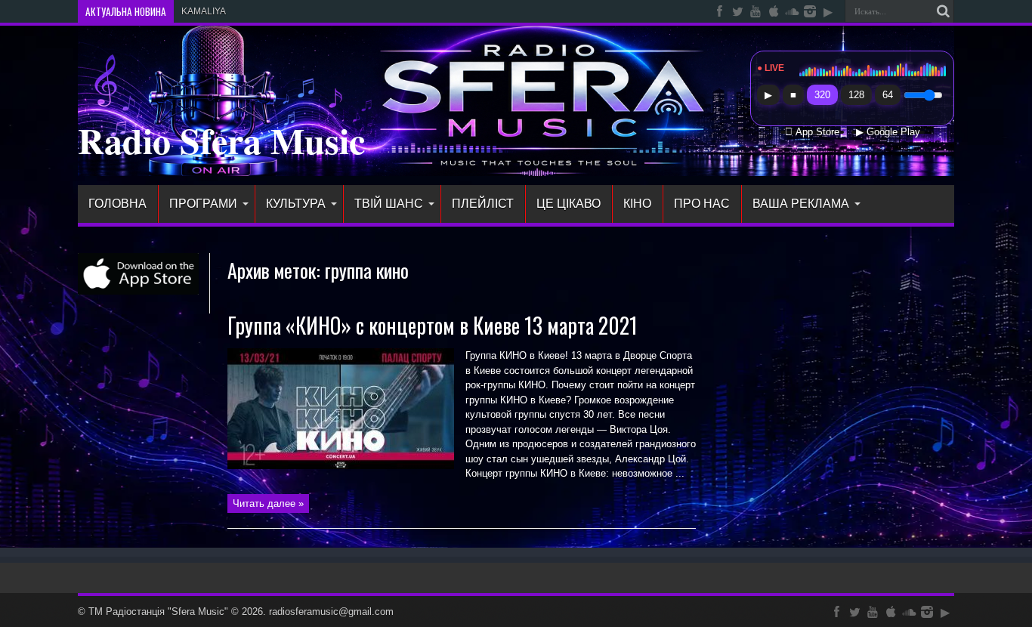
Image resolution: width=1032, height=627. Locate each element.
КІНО (637, 203)
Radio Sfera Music (221, 139)
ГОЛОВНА (117, 203)
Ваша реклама (800, 203)
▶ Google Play (888, 132)
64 (887, 94)
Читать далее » (268, 503)
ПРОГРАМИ (203, 203)
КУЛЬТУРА (296, 203)
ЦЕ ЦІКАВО (568, 203)
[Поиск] (943, 11)
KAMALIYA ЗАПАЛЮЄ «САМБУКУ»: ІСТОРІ (272, 11)
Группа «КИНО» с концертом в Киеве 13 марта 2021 (432, 325)
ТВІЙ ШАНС (388, 203)
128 (856, 94)
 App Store (812, 132)
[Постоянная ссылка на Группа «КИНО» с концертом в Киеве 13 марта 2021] (340, 465)
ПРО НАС (702, 203)
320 (822, 94)
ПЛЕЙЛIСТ (483, 203)
